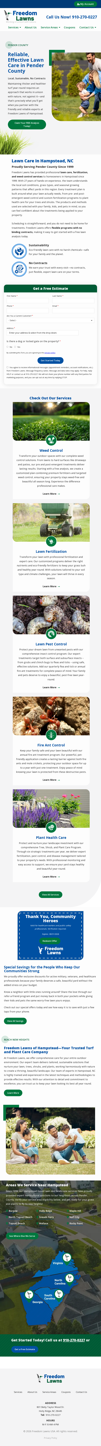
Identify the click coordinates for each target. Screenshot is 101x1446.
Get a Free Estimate (25, 1349)
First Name (11, 296)
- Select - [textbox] (12, 320)
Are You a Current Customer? (19, 316)
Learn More (13, 1092)
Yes (18, 347)
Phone (9, 306)
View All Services (50, 894)
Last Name (57, 296)
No (11, 347)
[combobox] (50, 320)
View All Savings (15, 1021)
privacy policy (50, 353)
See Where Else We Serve (22, 1236)
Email (54, 306)
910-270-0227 (74, 1340)
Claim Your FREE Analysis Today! (27, 124)
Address (10, 328)
